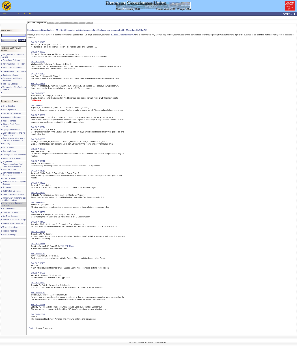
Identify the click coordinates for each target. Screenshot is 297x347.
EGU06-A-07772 (38, 283)
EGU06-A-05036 (38, 253)
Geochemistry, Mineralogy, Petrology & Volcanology (13, 139)
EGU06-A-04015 (38, 171)
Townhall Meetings (10, 227)
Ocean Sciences (9, 178)
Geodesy (6, 144)
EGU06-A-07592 (38, 273)
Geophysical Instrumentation (14, 155)
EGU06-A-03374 (38, 127)
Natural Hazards (9, 170)
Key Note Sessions (10, 216)
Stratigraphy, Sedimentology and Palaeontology (14, 199)
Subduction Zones (10, 75)
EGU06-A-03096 (38, 115)
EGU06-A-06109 (38, 263)
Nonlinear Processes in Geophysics (12, 174)
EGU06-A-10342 (38, 314)
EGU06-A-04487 (38, 222)
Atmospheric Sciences (11, 117)
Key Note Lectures (10, 212)
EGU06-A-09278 (38, 305)
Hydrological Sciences (11, 158)
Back (31, 328)
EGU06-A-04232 (38, 183)
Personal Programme (76, 23)
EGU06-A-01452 (38, 62)
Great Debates (8, 106)
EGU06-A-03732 (38, 149)
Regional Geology (10, 84)
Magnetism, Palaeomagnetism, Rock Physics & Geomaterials (12, 164)
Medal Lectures (8, 209)
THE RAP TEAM (67, 246)
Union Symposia (9, 110)
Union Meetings (9, 235)
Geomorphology (9, 151)
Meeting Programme (56, 23)
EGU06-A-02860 (38, 105)
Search (89, 23)
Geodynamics (8, 147)
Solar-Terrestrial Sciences (13, 195)
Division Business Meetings (14, 220)
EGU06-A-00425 (38, 42)
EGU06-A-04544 (38, 232)
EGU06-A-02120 (38, 74)
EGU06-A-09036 (38, 292)
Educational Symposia (11, 113)
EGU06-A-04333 (38, 202)
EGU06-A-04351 (38, 212)
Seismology (7, 187)
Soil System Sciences (11, 191)
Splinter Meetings (9, 231)
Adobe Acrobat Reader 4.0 (123, 35)
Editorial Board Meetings (12, 223)
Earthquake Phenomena (12, 68)
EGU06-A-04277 (38, 193)
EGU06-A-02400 (38, 93)
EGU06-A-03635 (38, 139)
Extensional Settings (11, 60)
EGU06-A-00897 (38, 52)
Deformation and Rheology (13, 64)
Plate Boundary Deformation (14, 71)
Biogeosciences (9, 121)
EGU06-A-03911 (38, 161)
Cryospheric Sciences (11, 130)
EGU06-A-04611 (38, 244)
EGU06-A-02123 (38, 83)
